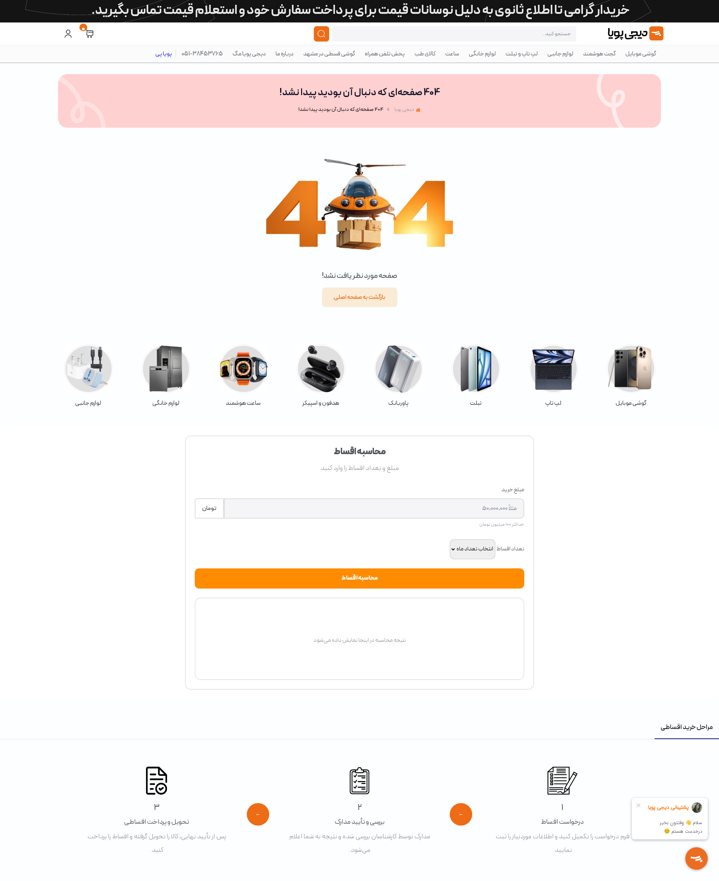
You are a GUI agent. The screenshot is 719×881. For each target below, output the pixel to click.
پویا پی (163, 53)
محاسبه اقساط (360, 578)
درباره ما (285, 53)
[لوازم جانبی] (88, 376)
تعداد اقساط (510, 548)
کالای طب (425, 53)
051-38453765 (202, 53)
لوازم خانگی (482, 53)
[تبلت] (476, 376)
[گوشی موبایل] (631, 376)
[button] (89, 34)
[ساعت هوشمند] (243, 376)
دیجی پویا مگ (249, 53)
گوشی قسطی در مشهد (329, 53)
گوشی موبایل (640, 53)
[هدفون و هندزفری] (321, 376)
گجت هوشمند (599, 53)
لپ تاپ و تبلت (522, 53)
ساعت (452, 53)
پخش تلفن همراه (385, 53)
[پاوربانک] (398, 376)
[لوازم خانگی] (166, 376)
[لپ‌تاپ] (553, 376)
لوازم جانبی (560, 53)
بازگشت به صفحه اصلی (359, 297)
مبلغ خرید (512, 489)
